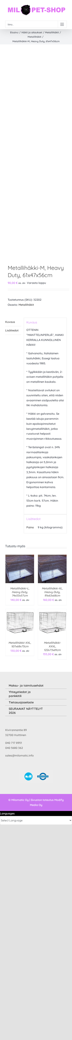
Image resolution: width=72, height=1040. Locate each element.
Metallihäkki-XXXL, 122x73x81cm (52, 646)
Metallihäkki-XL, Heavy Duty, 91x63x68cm (52, 592)
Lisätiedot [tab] (12, 330)
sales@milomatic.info (19, 755)
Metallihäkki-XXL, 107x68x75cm (19, 644)
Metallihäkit (26, 304)
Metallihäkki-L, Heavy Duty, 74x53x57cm (19, 592)
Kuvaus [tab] (10, 322)
